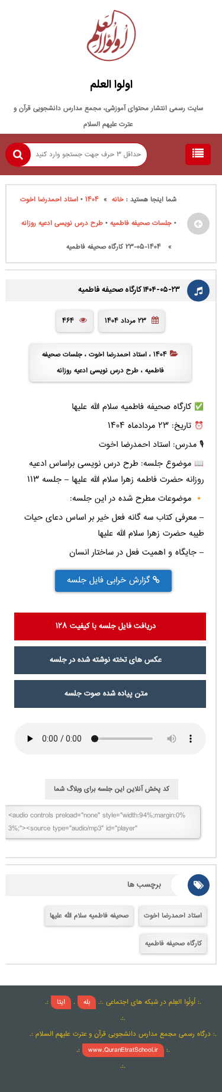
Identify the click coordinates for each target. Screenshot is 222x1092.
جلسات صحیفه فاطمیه (141, 223)
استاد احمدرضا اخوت (49, 199)
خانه (118, 199)
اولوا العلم (111, 85)
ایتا (61, 1002)
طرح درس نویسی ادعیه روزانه (62, 223)
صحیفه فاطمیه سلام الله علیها (89, 916)
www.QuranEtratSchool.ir (123, 1050)
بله (86, 1002)
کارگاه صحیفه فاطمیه (173, 943)
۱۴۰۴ (92, 199)
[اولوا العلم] (111, 39)
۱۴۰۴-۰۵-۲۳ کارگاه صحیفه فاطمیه (129, 290)
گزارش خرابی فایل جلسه (110, 581)
